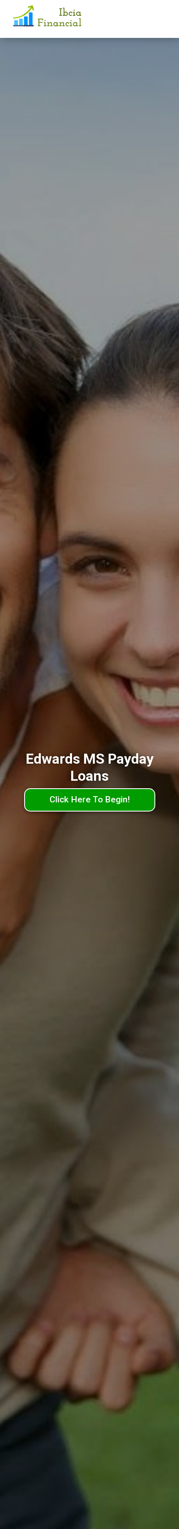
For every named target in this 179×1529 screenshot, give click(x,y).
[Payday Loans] (48, 18)
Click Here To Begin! (90, 799)
